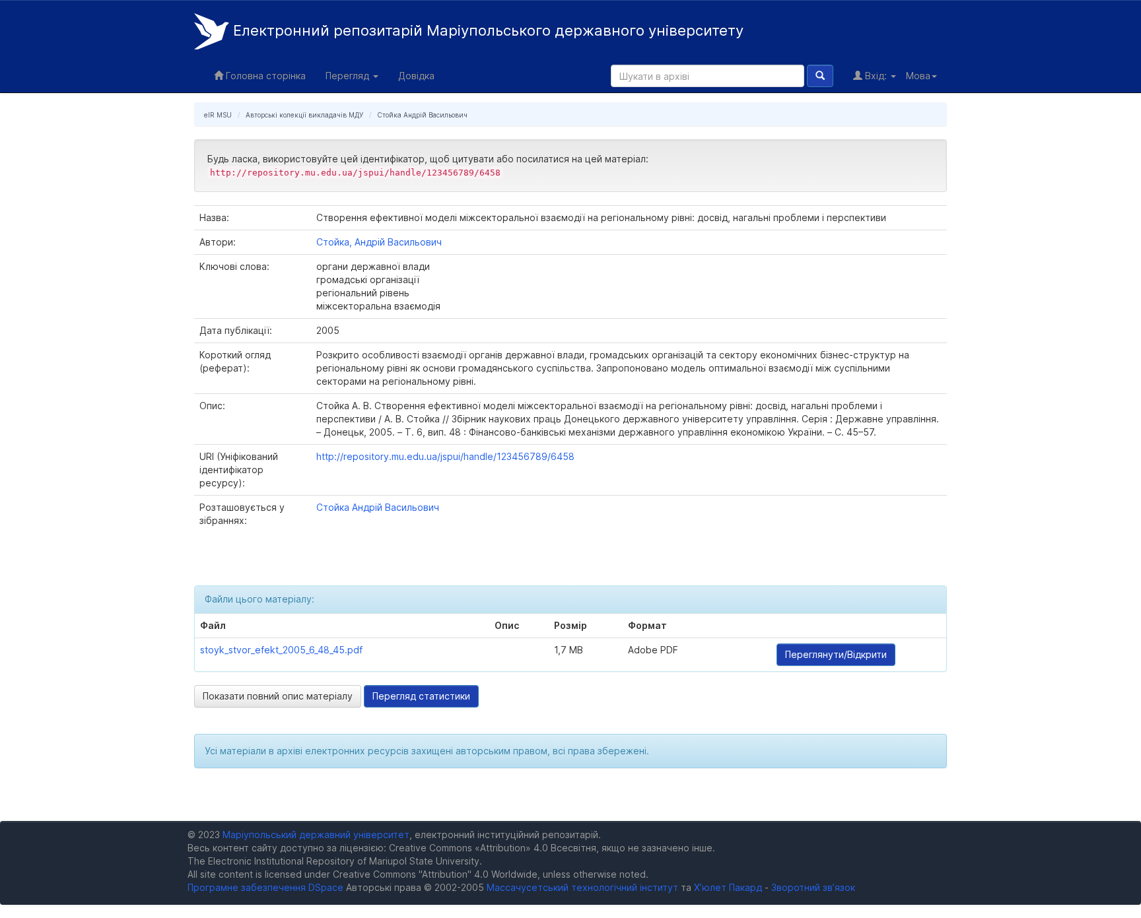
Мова (918, 75)
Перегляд (349, 75)
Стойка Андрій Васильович (422, 115)
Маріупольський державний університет (316, 834)
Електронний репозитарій (486, 30)
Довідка (416, 75)
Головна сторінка (264, 75)
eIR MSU (218, 115)
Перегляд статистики (421, 696)
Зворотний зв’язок (813, 887)
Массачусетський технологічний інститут (582, 887)
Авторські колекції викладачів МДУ (304, 115)
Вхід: (875, 75)
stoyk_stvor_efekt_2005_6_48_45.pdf (281, 649)
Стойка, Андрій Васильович (379, 241)
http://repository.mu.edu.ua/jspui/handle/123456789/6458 (445, 456)
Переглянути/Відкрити (836, 654)
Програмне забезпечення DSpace (265, 887)
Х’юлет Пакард (728, 887)
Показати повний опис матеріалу (278, 696)
